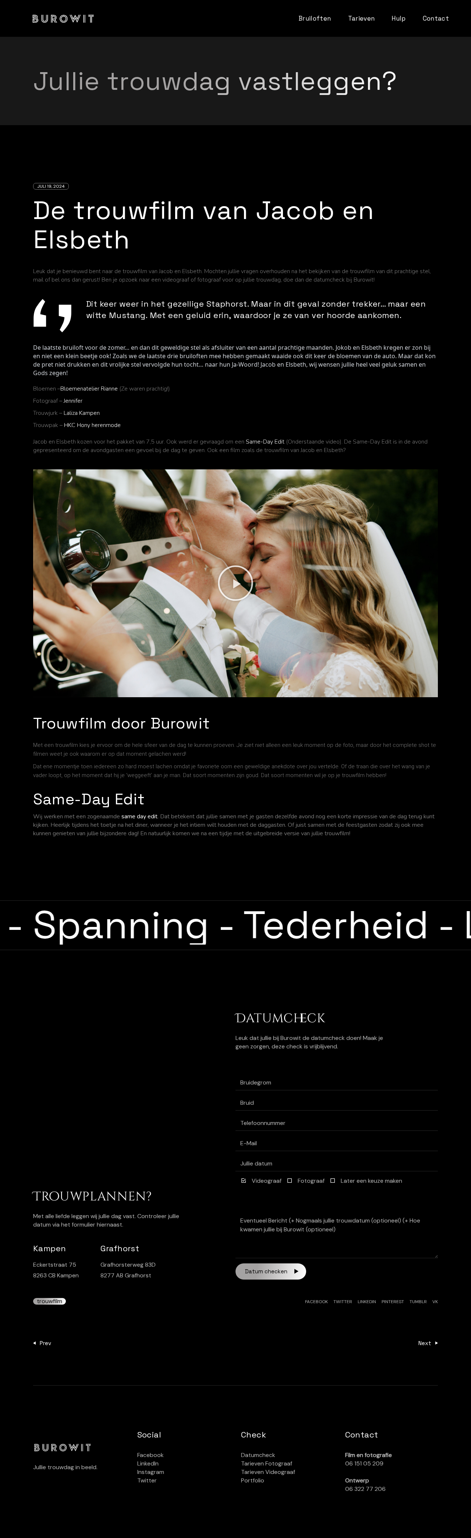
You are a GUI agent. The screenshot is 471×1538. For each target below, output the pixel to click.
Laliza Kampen (82, 413)
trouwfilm (49, 1301)
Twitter (147, 1480)
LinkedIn (148, 1463)
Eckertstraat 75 (54, 1265)
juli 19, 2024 (51, 186)
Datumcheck (258, 1455)
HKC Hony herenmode (92, 425)
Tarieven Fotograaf (266, 1463)
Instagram (150, 1472)
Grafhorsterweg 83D (128, 1265)
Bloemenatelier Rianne (89, 389)
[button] (235, 583)
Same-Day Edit (265, 442)
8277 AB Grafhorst (125, 1275)
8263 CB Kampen (56, 1275)
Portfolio (252, 1480)
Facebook (150, 1455)
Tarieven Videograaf (268, 1472)
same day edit (139, 816)
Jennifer (73, 401)
